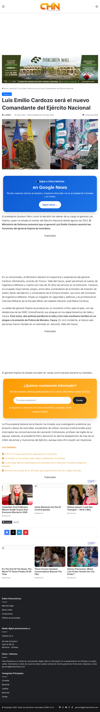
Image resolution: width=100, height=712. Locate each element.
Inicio (6, 88)
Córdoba (5, 680)
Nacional (13, 88)
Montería (5, 685)
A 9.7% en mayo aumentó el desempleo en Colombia (30, 454)
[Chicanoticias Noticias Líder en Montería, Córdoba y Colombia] (50, 6)
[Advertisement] (50, 35)
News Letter (7, 610)
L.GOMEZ (7, 115)
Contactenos (7, 614)
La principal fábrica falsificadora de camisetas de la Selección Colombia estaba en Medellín (44, 464)
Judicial (5, 689)
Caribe (4, 697)
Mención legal (8, 606)
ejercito (16, 522)
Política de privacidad (11, 618)
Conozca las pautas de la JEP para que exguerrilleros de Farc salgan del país (42, 470)
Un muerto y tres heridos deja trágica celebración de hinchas (34, 458)
